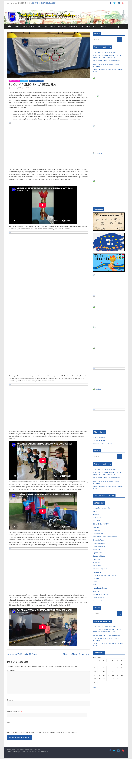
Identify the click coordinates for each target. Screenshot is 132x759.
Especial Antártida (99, 556)
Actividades (28, 26)
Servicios (61, 26)
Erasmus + (96, 550)
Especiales (24, 81)
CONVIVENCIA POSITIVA (101, 524)
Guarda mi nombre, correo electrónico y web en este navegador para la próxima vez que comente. (42, 732)
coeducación (97, 518)
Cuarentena (97, 530)
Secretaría (49, 26)
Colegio (16, 26)
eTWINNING (97, 562)
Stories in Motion (76, 654)
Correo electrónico (14, 712)
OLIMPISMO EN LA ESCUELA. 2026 (44, 3)
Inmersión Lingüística (100, 569)
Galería (101, 26)
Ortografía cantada (99, 440)
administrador (28, 88)
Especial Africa (97, 553)
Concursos (96, 521)
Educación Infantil (99, 543)
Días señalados (14, 81)
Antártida (96, 514)
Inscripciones (97, 572)
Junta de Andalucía (99, 437)
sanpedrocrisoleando (100, 588)
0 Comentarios (39, 88)
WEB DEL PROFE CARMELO (102, 444)
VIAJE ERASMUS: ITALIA (22, 654)
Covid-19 (96, 527)
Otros (40, 81)
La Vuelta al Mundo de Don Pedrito (104, 575)
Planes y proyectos (86, 26)
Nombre (10, 700)
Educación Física (98, 540)
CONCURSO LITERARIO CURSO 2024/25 (106, 61)
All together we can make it (102, 508)
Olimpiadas (33, 81)
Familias (72, 26)
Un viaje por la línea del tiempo (103, 601)
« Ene (94, 688)
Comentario (12, 670)
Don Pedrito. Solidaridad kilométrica (105, 537)
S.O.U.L (95, 585)
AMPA (95, 511)
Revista (39, 26)
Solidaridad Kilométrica (100, 594)
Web (9, 722)
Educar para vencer (99, 546)
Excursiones (97, 566)
